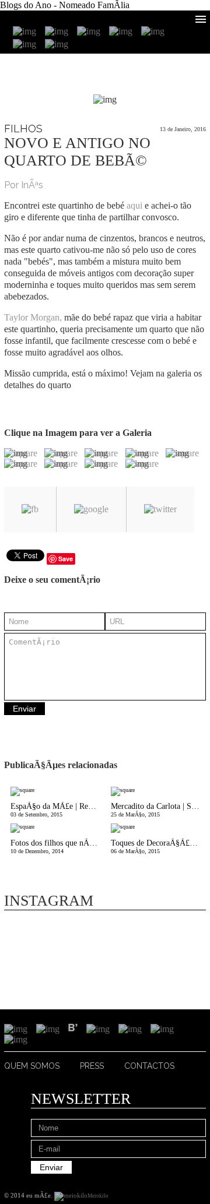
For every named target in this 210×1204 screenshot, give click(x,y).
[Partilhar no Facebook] (30, 509)
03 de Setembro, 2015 (57, 810)
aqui (134, 205)
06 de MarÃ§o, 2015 (158, 846)
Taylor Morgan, (33, 317)
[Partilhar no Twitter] (160, 509)
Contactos (149, 1066)
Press (92, 1066)
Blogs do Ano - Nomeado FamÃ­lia (65, 5)
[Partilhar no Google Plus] (91, 509)
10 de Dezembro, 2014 (57, 846)
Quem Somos (32, 1066)
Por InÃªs (23, 185)
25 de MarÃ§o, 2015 (158, 810)
